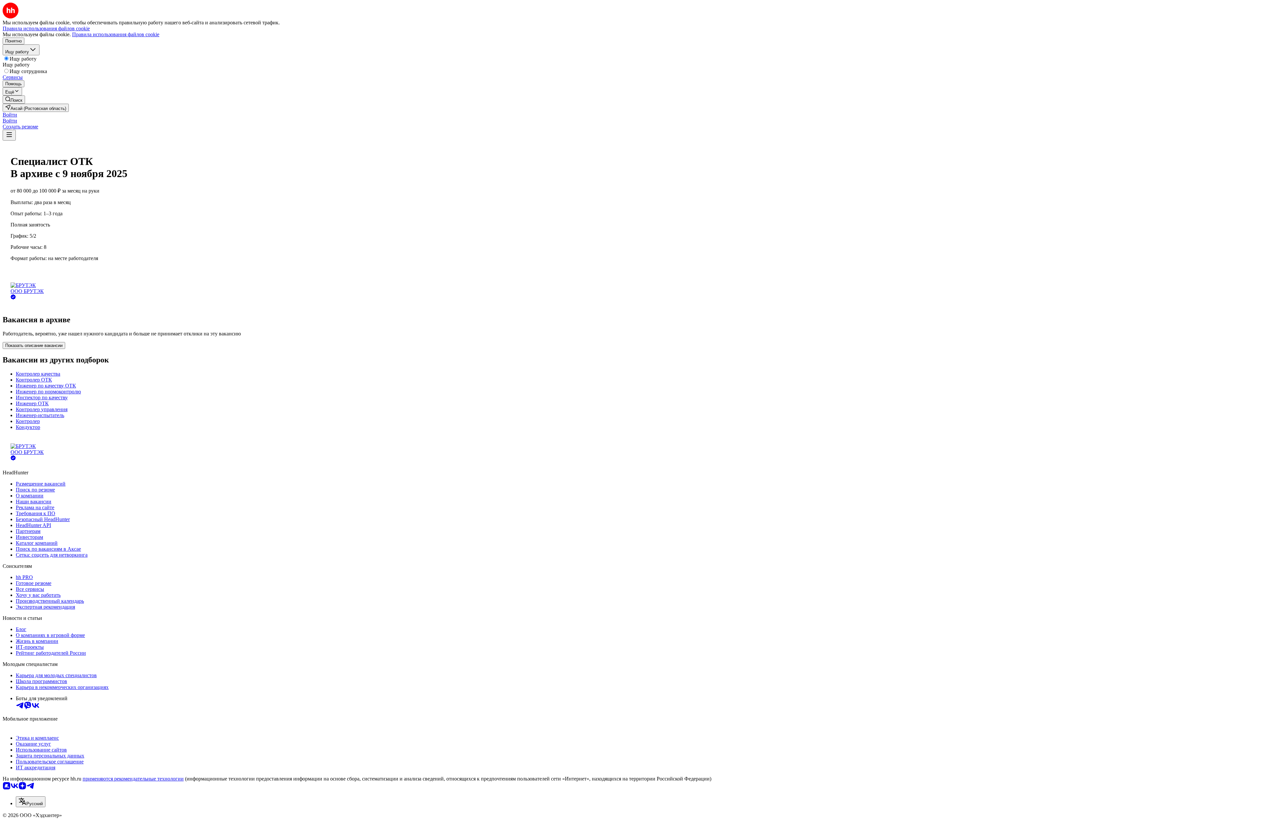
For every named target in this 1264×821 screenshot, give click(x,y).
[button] (10, 115)
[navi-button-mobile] (9, 135)
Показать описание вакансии (34, 345)
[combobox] (30, 801)
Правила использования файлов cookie (115, 34)
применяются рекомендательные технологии (133, 778)
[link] (14, 99)
